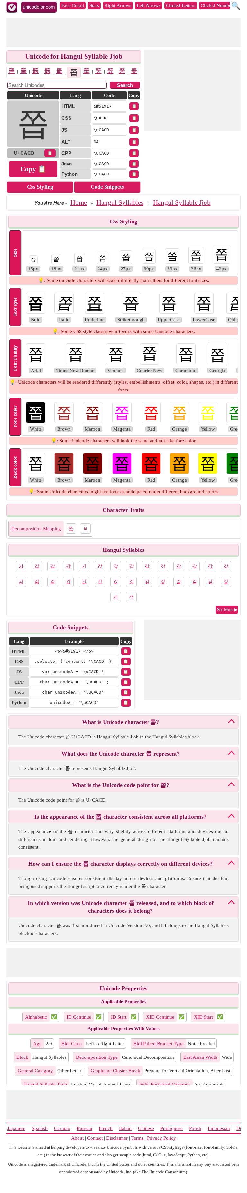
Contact (95, 1138)
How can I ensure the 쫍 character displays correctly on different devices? (120, 863)
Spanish (40, 1128)
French (106, 1128)
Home (78, 202)
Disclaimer (117, 1138)
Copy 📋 (33, 169)
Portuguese (171, 1128)
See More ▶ (227, 609)
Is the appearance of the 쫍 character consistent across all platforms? (120, 816)
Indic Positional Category (164, 1084)
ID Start (118, 1016)
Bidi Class (71, 1043)
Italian (125, 1128)
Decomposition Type (97, 1057)
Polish (195, 1128)
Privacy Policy (161, 1138)
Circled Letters (180, 5)
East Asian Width (200, 1057)
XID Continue (160, 1016)
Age (37, 1043)
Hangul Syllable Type (45, 1084)
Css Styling (40, 187)
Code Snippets (107, 187)
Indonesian (219, 1128)
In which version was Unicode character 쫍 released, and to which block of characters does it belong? (121, 907)
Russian (84, 1128)
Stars (94, 5)
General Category (35, 1070)
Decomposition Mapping (36, 528)
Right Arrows (118, 5)
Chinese (146, 1128)
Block (22, 1057)
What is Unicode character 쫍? (120, 722)
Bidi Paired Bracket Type (158, 1043)
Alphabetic (36, 1016)
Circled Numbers (218, 5)
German (62, 1128)
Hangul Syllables (119, 202)
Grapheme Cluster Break (115, 1070)
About (77, 1138)
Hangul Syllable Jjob (182, 202)
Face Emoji (72, 5)
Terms (137, 1138)
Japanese (16, 1128)
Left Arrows (148, 5)
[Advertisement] (123, 32)
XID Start (203, 1016)
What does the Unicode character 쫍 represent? (120, 753)
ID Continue (79, 1016)
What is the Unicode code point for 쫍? (120, 785)
